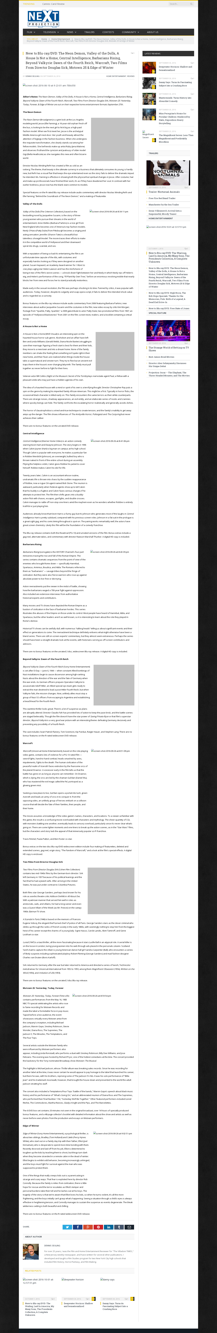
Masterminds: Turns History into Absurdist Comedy (175, 99)
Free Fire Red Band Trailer (162, 198)
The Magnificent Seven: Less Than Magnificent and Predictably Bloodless (176, 138)
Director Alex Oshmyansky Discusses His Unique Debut (167, 365)
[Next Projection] (43, 18)
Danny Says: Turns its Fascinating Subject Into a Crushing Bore (115, 1306)
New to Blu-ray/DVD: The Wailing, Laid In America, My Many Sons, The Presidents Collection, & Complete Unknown (39, 1309)
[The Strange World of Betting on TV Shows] (168, 331)
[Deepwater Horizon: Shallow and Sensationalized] (79, 1289)
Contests (108, 32)
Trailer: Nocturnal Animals (164, 191)
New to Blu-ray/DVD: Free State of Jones (169, 308)
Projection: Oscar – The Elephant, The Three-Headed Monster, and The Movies (169, 374)
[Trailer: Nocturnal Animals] (168, 173)
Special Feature (157, 313)
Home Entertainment (116, 76)
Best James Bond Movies (161, 356)
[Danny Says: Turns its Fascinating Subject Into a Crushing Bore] (117, 1289)
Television (49, 32)
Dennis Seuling (33, 76)
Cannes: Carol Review (53, 4)
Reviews (130, 76)
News (70, 32)
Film (29, 32)
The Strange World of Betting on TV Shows (169, 349)
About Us (152, 32)
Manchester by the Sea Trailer (164, 204)
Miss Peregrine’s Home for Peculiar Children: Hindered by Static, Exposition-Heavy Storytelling (174, 118)
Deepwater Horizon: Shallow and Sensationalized (78, 1305)
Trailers (89, 32)
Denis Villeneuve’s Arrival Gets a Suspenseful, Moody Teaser (165, 212)
